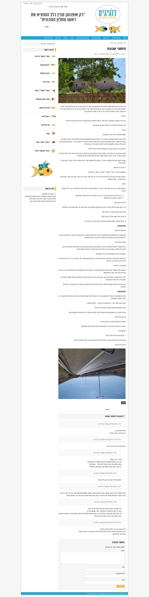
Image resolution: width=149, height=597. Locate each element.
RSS (31, 3)
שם (124, 567)
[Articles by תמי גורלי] (53, 83)
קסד (107, 54)
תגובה (123, 550)
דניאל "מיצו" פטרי (43, 142)
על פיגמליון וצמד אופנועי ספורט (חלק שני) (43, 201)
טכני (72, 38)
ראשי (124, 38)
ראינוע (66, 38)
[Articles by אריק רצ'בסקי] (53, 109)
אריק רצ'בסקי (44, 108)
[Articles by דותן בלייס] (53, 118)
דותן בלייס (46, 116)
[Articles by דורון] (53, 152)
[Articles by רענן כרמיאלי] (53, 75)
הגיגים (103, 54)
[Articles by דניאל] (53, 144)
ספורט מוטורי (96, 38)
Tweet (107, 409)
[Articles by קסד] (53, 135)
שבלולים (71, 258)
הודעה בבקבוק (37, 3)
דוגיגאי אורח (45, 65)
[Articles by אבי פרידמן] (53, 126)
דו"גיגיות (58, 38)
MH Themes (123, 593)
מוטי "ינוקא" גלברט (42, 56)
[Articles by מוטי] (53, 58)
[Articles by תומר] (53, 92)
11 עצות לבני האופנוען (49, 194)
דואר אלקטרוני (120, 573)
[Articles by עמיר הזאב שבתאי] (53, 100)
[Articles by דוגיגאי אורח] (53, 66)
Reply (107, 424)
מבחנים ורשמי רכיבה (83, 38)
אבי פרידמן (45, 125)
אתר (123, 580)
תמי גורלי (46, 82)
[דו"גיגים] (74, 19)
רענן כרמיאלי (45, 73)
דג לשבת (106, 38)
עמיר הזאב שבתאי (43, 99)
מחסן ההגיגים (116, 38)
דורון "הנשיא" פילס (42, 151)
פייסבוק (26, 3)
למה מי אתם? (48, 38)
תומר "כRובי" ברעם (42, 90)
